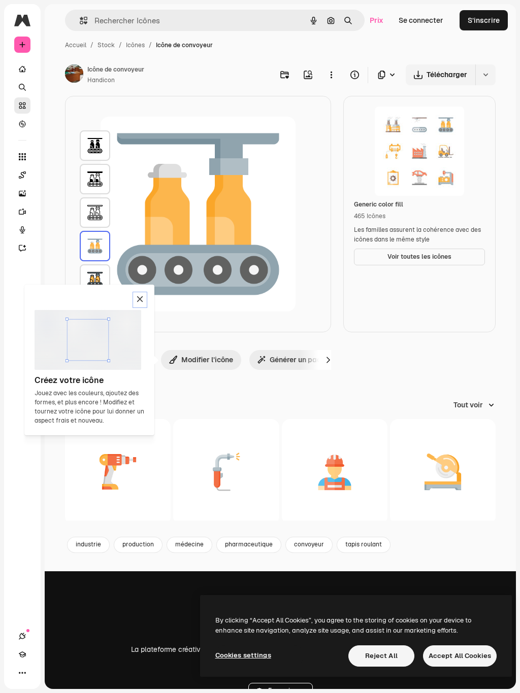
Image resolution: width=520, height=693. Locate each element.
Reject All (381, 655)
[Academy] (22, 654)
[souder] (226, 472)
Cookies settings (243, 655)
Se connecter (421, 20)
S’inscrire (484, 20)
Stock (106, 45)
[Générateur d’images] (22, 193)
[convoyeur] (95, 145)
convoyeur (309, 544)
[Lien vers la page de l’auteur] (74, 75)
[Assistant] (22, 248)
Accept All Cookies (460, 655)
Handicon (101, 80)
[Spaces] (22, 175)
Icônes (135, 45)
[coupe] (443, 472)
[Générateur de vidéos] (22, 211)
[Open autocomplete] (79, 20)
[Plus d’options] (331, 74)
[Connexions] (22, 636)
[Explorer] (22, 124)
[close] (140, 300)
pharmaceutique (249, 544)
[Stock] (22, 105)
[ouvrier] (334, 472)
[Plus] (22, 673)
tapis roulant (363, 544)
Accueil (75, 45)
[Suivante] (328, 359)
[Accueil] (22, 69)
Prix (376, 20)
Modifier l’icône (207, 359)
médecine (189, 544)
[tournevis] (118, 472)
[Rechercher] (22, 87)
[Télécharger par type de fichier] (387, 74)
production (138, 544)
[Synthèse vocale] (22, 230)
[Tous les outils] (22, 157)
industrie (88, 544)
